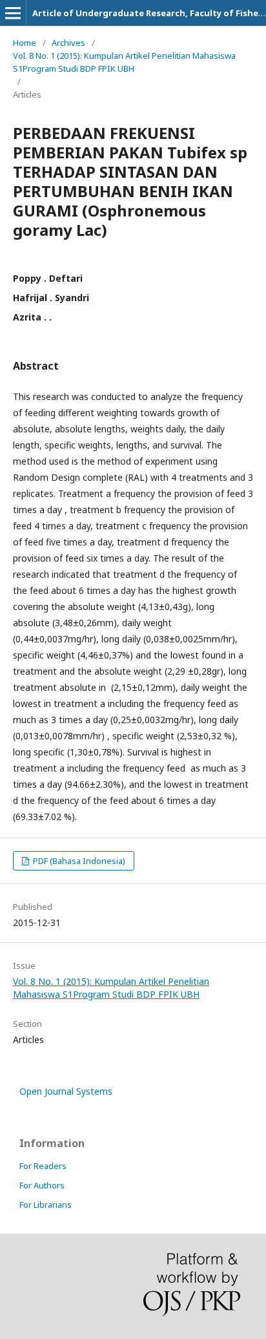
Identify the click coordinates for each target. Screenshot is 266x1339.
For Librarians (45, 1204)
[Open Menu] (13, 13)
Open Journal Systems (65, 1091)
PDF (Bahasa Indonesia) (78, 861)
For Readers (42, 1166)
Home (24, 42)
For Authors (42, 1185)
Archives (68, 42)
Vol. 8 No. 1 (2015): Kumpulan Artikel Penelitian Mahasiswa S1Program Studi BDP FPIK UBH (124, 62)
